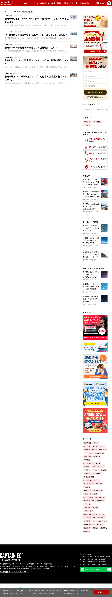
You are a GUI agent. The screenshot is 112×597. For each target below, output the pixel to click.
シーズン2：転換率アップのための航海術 (93, 559)
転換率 (59, 3)
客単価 (66, 3)
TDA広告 (87, 467)
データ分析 (87, 504)
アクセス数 (51, 3)
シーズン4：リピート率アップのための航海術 (94, 564)
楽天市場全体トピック (91, 443)
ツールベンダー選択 (100, 521)
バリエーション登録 (90, 494)
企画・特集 (87, 456)
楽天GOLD (87, 518)
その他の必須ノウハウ (86, 3)
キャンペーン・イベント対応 (93, 484)
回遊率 (95, 450)
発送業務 (87, 528)
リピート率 (73, 3)
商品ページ (103, 450)
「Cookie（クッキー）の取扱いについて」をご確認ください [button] (54, 593)
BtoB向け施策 (99, 453)
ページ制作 (87, 446)
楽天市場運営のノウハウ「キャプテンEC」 (13, 572)
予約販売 (87, 470)
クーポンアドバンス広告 (92, 463)
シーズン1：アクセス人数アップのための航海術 (95, 557)
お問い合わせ (100, 3)
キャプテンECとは (40, 3)
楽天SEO (97, 456)
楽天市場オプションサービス (93, 524)
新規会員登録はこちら (95, 97)
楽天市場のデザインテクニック (94, 514)
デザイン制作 (88, 511)
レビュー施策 (88, 497)
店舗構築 (87, 501)
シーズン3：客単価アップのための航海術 (93, 562)
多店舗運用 (87, 521)
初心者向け (87, 122)
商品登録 (87, 487)
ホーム (6, 12)
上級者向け (87, 125)
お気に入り (92, 81)
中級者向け (97, 122)
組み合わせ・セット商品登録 (93, 490)
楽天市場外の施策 (99, 518)
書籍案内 (87, 531)
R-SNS (95, 470)
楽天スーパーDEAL (98, 467)
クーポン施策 (88, 453)
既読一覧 (91, 76)
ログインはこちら (95, 92)
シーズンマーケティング (92, 480)
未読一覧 (91, 71)
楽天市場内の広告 (98, 501)
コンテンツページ (99, 446)
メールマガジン (100, 497)
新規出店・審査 (89, 477)
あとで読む (91, 86)
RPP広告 (87, 460)
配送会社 (104, 528)
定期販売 (87, 450)
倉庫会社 (95, 528)
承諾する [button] (101, 592)
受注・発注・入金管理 (91, 507)
